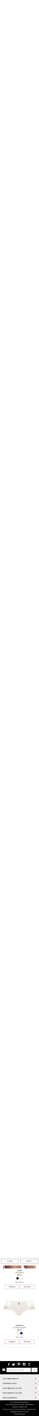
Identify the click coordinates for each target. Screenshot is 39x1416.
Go (34, 1370)
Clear (10, 1261)
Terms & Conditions (20, 1409)
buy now (27, 1287)
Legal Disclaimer (31, 1409)
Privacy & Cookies (8, 1409)
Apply (29, 1261)
